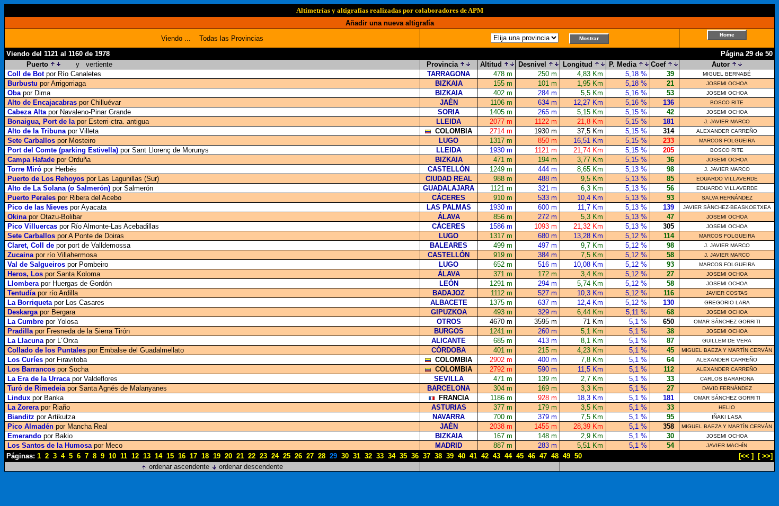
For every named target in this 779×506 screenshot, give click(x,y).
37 (426, 456)
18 (205, 456)
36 (415, 456)
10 (112, 456)
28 (321, 456)
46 (531, 456)
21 (240, 456)
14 (158, 456)
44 (508, 456)
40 (461, 456)
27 (310, 456)
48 (555, 456)
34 (391, 456)
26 (298, 456)
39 (450, 456)
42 (485, 456)
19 (216, 456)
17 (193, 456)
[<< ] (746, 456)
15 (170, 456)
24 (275, 456)
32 (368, 456)
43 (496, 456)
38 (438, 456)
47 (543, 456)
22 (251, 456)
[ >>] (765, 456)
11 (123, 456)
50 (578, 456)
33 (380, 456)
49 (566, 456)
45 (520, 456)
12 (135, 456)
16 (181, 456)
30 (345, 456)
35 (403, 456)
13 (147, 456)
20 (228, 456)
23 (263, 456)
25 (286, 456)
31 (356, 456)
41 (473, 456)
